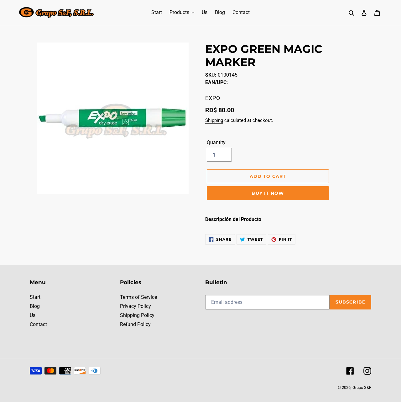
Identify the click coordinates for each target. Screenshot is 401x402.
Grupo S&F (361, 387)
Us (32, 315)
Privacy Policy (135, 306)
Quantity (216, 142)
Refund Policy (135, 324)
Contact (38, 324)
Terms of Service (138, 297)
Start (35, 297)
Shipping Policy (137, 315)
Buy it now (268, 193)
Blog (35, 306)
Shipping (214, 120)
